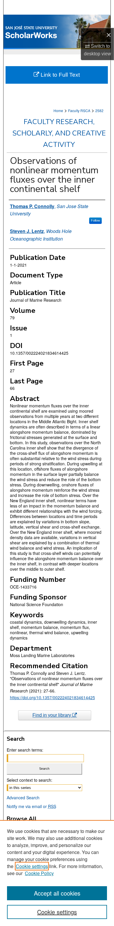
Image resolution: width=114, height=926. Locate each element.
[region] (57, 873)
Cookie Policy (39, 873)
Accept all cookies (57, 893)
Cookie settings (32, 866)
